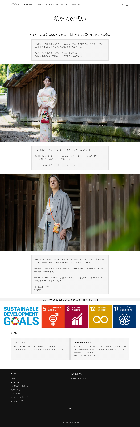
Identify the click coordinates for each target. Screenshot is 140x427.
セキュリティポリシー (19, 401)
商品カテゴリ (15, 390)
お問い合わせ (15, 394)
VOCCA (66, 422)
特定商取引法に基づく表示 (20, 397)
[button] (122, 4)
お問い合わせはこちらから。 (85, 355)
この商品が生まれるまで (19, 386)
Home (13, 379)
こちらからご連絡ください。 (52, 349)
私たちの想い (15, 382)
